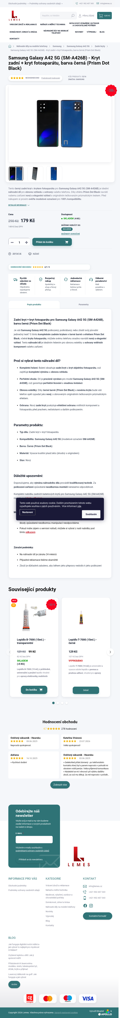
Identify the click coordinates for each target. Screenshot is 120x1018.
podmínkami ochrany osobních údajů (32, 851)
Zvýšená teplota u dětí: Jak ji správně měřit (21, 956)
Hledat (73, 15)
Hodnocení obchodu (60, 722)
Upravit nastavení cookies (66, 1012)
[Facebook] (85, 905)
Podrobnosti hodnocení (50, 78)
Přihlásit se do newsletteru (31, 859)
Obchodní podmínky (17, 3)
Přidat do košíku (44, 242)
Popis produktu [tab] (34, 304)
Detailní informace (17, 205)
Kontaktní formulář (97, 916)
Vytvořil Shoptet (96, 1011)
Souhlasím (91, 514)
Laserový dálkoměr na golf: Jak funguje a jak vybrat (22, 975)
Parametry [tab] (84, 304)
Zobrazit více (60, 784)
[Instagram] (91, 905)
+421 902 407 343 (97, 892)
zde (79, 506)
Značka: (76, 79)
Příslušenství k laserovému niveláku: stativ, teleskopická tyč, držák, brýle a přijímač (22, 966)
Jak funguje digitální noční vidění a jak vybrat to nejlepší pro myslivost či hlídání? (23, 947)
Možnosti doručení (70, 234)
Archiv (14, 984)
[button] (53, 703)
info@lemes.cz (95, 886)
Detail (85, 690)
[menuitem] (23, 24)
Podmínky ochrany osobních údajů (45, 3)
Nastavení (27, 512)
